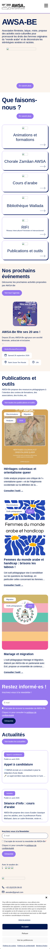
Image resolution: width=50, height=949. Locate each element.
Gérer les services (24, 920)
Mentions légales (41, 946)
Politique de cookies (9, 946)
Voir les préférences (25, 940)
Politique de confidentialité (26, 946)
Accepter (25, 927)
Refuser (25, 933)
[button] (46, 897)
